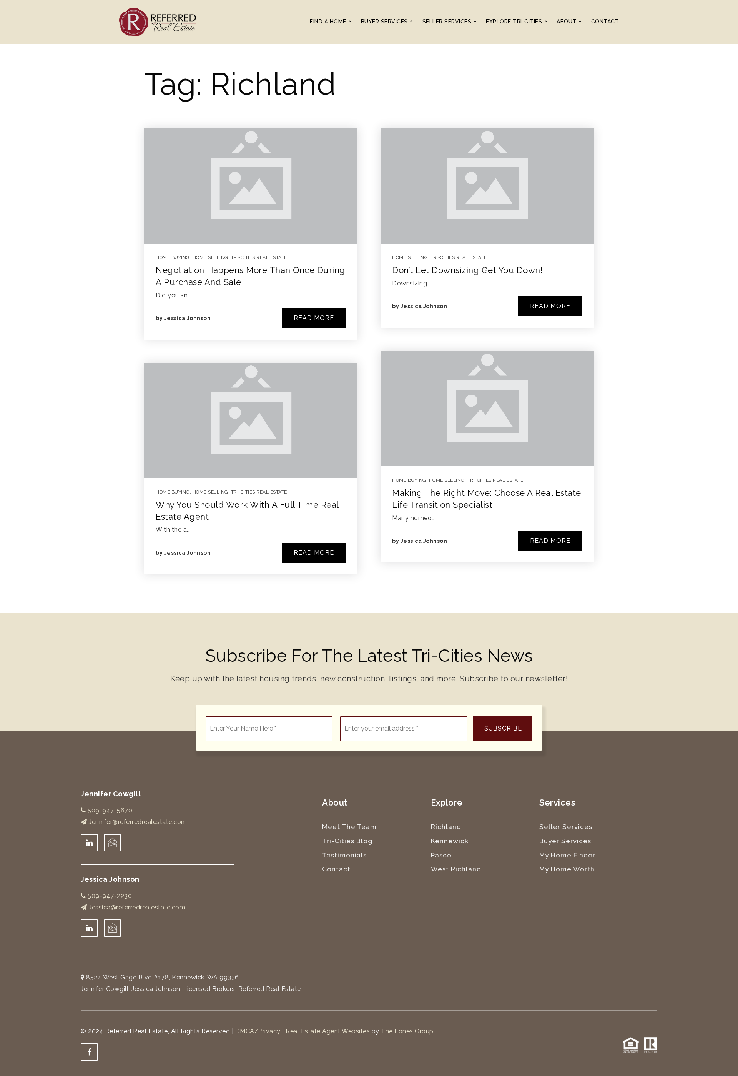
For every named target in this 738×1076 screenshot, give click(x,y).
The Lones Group (407, 1031)
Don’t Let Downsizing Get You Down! (467, 270)
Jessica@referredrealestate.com (137, 907)
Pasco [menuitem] (441, 855)
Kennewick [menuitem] (450, 841)
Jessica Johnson (187, 318)
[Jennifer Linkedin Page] (89, 842)
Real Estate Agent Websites (328, 1031)
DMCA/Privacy (258, 1031)
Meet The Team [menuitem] (349, 827)
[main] (369, 328)
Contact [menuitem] (605, 21)
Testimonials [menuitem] (344, 855)
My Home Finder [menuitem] (567, 855)
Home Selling (210, 257)
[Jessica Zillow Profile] (112, 842)
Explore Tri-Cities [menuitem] (515, 21)
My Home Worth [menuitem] (567, 869)
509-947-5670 (109, 810)
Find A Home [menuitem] (329, 21)
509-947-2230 (109, 895)
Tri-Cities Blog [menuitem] (347, 841)
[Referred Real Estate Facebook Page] (89, 1052)
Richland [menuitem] (446, 827)
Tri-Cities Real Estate (259, 257)
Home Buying (173, 257)
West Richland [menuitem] (456, 869)
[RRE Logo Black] (157, 21)
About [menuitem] (567, 21)
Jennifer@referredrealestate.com (138, 822)
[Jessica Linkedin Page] (89, 928)
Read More (314, 318)
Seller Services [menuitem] (447, 21)
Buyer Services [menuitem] (385, 21)
